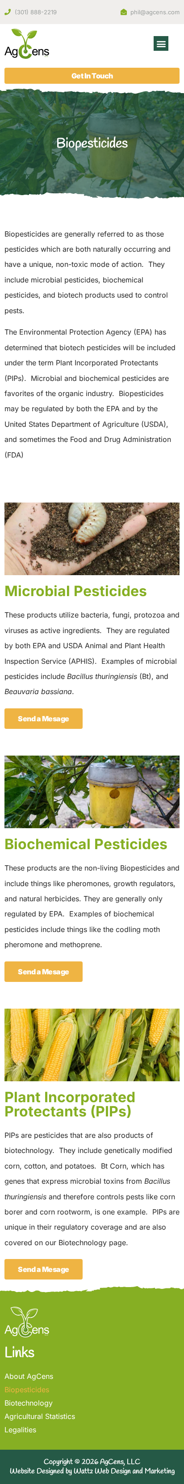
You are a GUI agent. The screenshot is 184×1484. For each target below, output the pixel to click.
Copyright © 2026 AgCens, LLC (92, 1462)
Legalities (20, 1429)
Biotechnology (28, 1402)
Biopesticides (26, 1389)
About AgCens (28, 1376)
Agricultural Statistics (39, 1416)
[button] (161, 43)
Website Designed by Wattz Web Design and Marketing (92, 1471)
